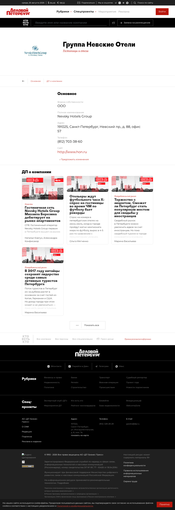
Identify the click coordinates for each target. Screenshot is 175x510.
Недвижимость (52, 382)
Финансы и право (53, 377)
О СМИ (25, 426)
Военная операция (108, 382)
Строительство (78, 387)
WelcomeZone (133, 405)
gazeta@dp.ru (132, 424)
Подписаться (88, 3)
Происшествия (107, 387)
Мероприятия (107, 11)
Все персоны (61, 339)
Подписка (27, 436)
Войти (162, 11)
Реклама (123, 11)
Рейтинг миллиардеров (83, 405)
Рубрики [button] (63, 11)
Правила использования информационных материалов (135, 473)
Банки (74, 377)
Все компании (44, 339)
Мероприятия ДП (53, 405)
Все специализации (82, 339)
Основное (36, 81)
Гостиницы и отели (75, 51)
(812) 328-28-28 (106, 424)
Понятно (165, 504)
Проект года (132, 382)
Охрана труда (130, 481)
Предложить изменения (74, 159)
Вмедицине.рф (133, 400)
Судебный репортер (136, 377)
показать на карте (80, 435)
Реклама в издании (31, 441)
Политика (49, 387)
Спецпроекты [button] (84, 11)
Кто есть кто (77, 400)
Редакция (27, 431)
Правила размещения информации (138, 339)
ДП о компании (54, 81)
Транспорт (104, 377)
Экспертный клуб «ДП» (55, 400)
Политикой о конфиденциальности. (75, 506)
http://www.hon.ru (72, 152)
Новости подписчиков (137, 387)
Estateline (104, 400)
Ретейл (74, 382)
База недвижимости (109, 405)
